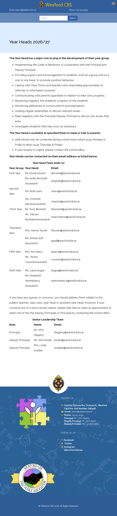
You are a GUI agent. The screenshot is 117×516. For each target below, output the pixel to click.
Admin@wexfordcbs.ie (25, 10)
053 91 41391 (82, 10)
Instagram (69, 447)
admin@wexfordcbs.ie (82, 412)
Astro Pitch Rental (73, 450)
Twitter (68, 443)
